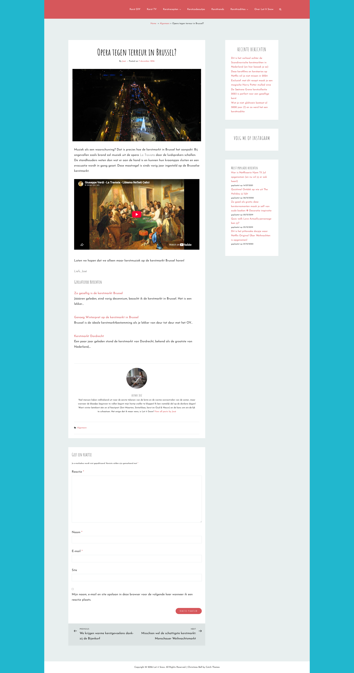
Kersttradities (238, 9)
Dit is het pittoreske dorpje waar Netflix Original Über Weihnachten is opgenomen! (250, 235)
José (124, 61)
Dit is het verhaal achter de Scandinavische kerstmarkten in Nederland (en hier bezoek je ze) (249, 62)
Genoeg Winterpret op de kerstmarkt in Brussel (106, 317)
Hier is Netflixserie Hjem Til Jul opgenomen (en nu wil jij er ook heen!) (249, 177)
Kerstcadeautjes (196, 9)
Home (153, 23)
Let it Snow (159, 667)
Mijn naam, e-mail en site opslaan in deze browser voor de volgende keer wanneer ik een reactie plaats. (132, 597)
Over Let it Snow (263, 9)
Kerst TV (152, 9)
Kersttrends (217, 9)
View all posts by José (165, 411)
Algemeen (165, 23)
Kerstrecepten (170, 9)
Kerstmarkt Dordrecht (89, 336)
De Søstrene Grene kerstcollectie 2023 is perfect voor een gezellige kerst (250, 94)
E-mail (77, 551)
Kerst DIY (135, 9)
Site (74, 570)
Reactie (78, 471)
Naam (77, 532)
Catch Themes (213, 667)
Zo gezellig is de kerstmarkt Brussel (98, 293)
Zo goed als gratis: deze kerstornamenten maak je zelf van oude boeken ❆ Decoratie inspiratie (251, 206)
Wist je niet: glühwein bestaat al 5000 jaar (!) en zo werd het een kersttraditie (249, 107)
